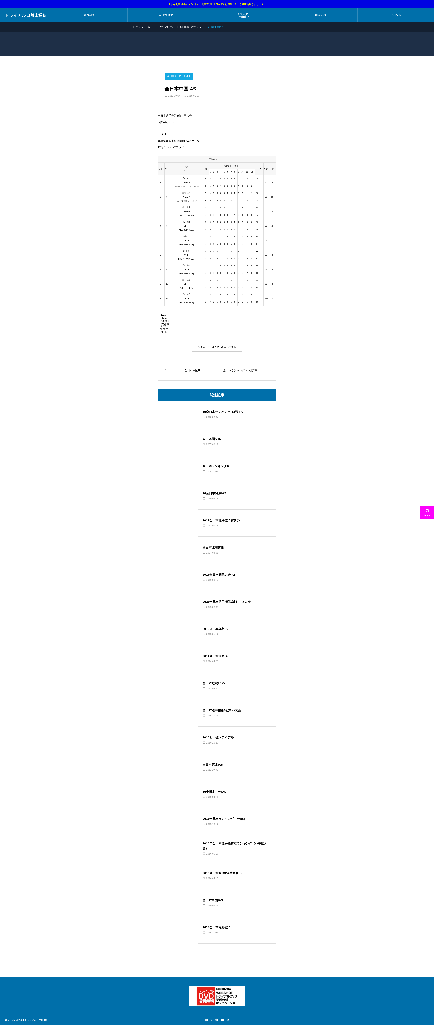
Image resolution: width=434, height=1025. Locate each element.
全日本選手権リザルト (179, 76)
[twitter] (211, 1020)
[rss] (228, 1019)
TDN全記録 (319, 15)
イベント (395, 15)
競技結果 (89, 15)
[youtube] (222, 1019)
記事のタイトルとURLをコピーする (217, 346)
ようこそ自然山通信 (242, 15)
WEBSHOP (166, 15)
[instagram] (206, 1019)
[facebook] (217, 1020)
